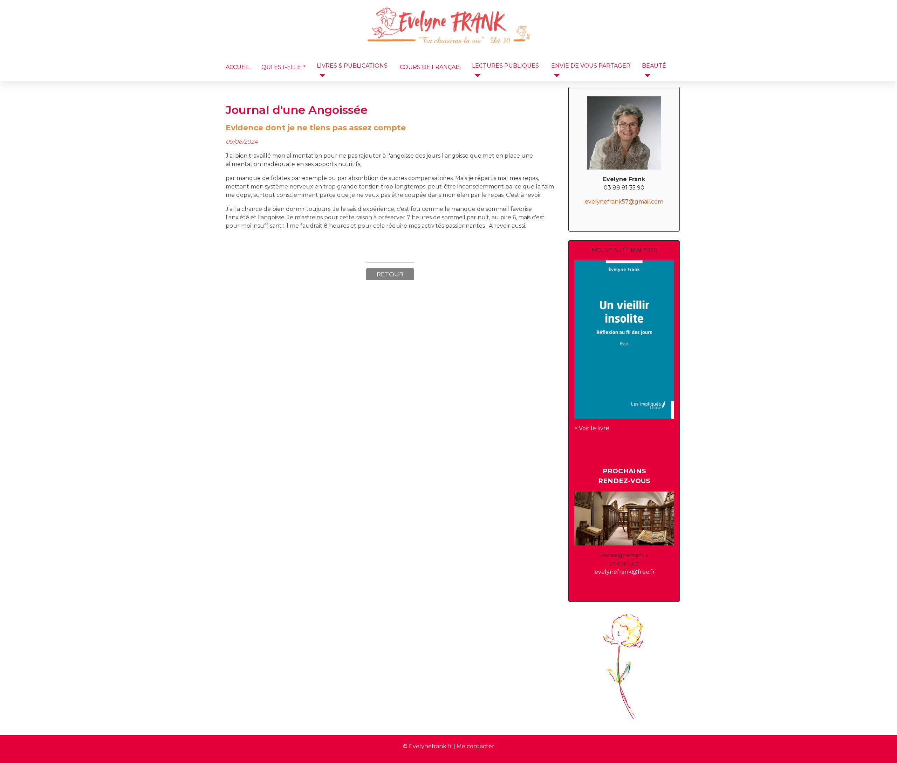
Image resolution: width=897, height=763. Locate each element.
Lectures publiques (505, 65)
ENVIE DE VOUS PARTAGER (590, 65)
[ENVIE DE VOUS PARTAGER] (555, 75)
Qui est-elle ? (283, 67)
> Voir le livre (591, 428)
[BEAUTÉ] (646, 75)
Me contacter (475, 746)
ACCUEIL (238, 67)
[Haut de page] (884, 750)
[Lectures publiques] (476, 75)
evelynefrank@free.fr (625, 572)
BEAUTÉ (654, 65)
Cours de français (430, 67)
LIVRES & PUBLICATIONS (352, 65)
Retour (390, 274)
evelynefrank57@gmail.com (624, 201)
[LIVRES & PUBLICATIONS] (321, 75)
